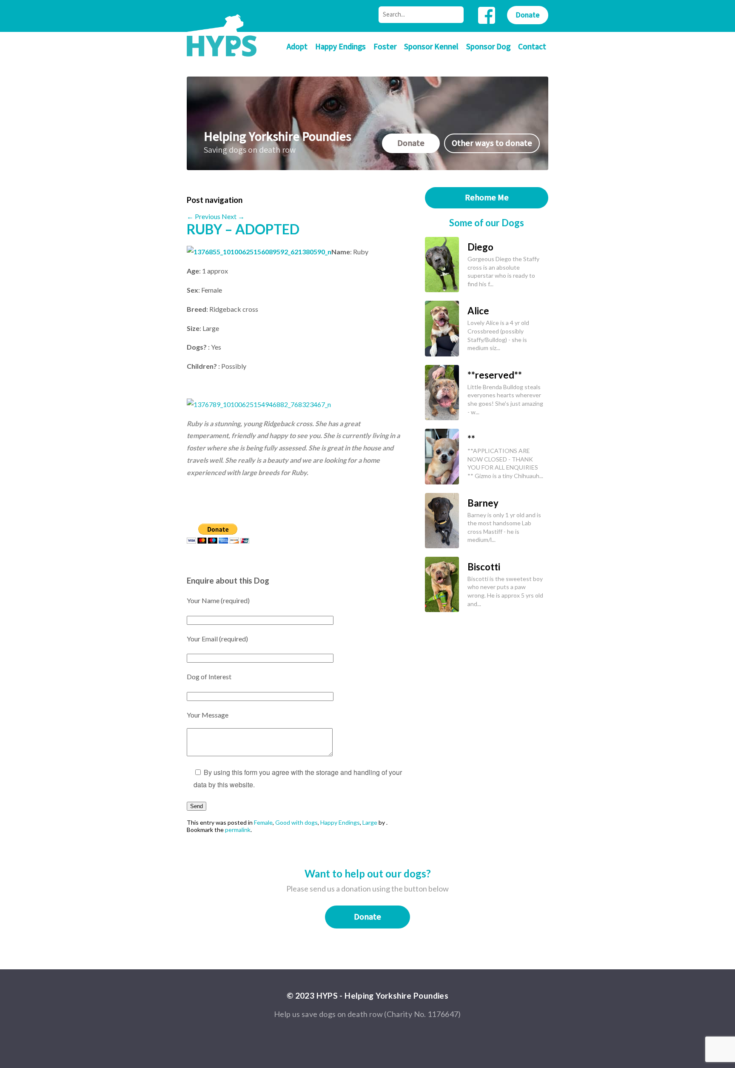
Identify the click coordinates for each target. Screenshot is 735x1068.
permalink (238, 829)
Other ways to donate (492, 143)
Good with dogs (296, 822)
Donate (528, 15)
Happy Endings (340, 47)
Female (263, 822)
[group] (295, 535)
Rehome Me (487, 197)
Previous (203, 216)
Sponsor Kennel (431, 47)
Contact (532, 47)
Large (369, 822)
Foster (384, 47)
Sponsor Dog (488, 47)
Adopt (297, 47)
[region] (295, 535)
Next (233, 216)
